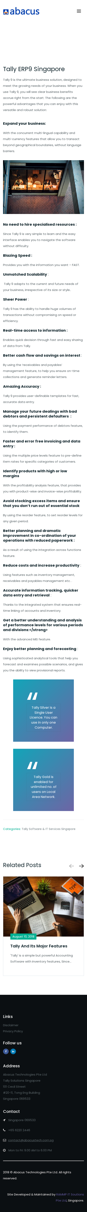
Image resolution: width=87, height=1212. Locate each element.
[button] (80, 866)
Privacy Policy (13, 1031)
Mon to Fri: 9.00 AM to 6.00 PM (30, 1150)
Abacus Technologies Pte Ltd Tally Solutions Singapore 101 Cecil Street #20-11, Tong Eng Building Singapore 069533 (25, 1086)
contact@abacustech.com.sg (31, 1140)
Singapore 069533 (22, 1120)
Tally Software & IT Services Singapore (48, 829)
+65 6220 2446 (18, 1130)
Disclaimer (10, 1025)
